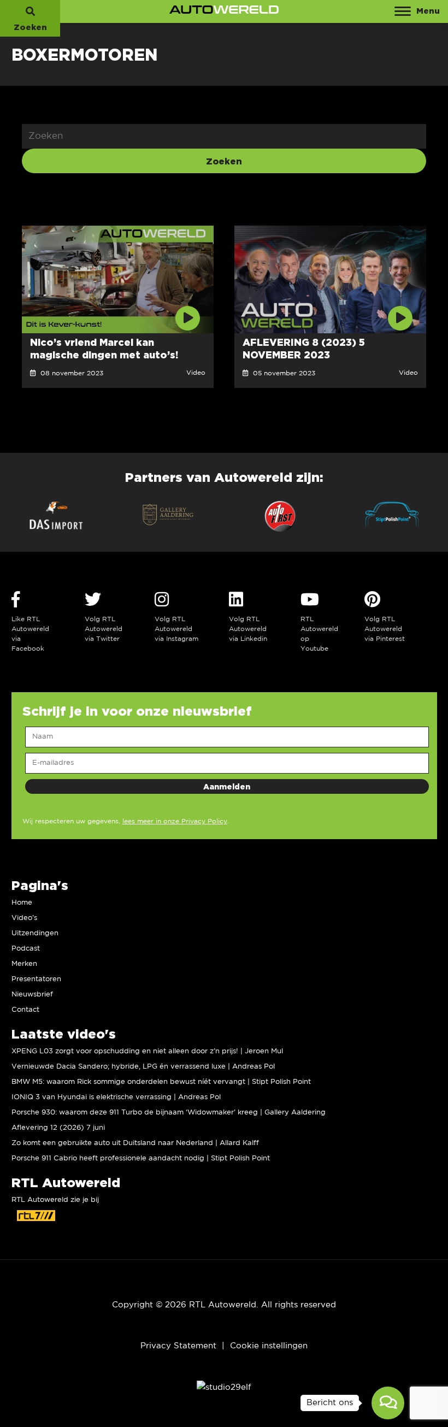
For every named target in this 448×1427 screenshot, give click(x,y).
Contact (25, 1010)
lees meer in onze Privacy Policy (174, 821)
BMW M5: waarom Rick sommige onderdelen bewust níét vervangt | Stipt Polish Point (161, 1082)
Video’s (24, 918)
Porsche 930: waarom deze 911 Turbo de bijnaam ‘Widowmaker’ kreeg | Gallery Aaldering (168, 1113)
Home (21, 903)
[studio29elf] (224, 1386)
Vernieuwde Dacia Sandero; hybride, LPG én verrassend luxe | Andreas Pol (143, 1067)
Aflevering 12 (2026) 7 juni (58, 1128)
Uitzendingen (34, 933)
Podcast (25, 949)
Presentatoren (36, 979)
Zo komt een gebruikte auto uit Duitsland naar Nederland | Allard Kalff (135, 1143)
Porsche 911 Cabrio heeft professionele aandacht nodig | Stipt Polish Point (140, 1158)
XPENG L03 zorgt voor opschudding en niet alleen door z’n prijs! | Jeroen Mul (147, 1051)
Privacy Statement (178, 1345)
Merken (24, 964)
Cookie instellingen (269, 1345)
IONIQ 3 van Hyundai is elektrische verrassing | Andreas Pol (116, 1097)
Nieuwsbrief (32, 995)
